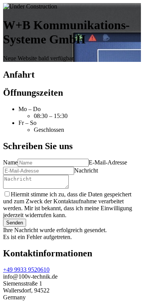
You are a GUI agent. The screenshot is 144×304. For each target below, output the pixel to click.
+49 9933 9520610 (26, 269)
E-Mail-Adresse (108, 162)
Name (10, 162)
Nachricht (86, 170)
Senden (14, 223)
